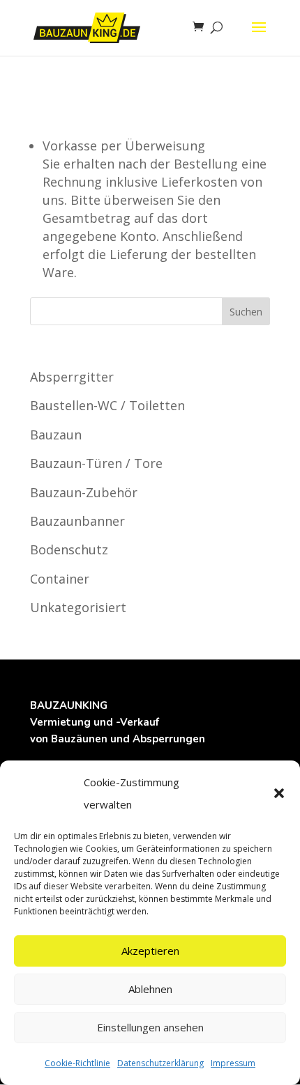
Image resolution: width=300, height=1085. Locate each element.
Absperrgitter (72, 376)
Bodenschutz (69, 549)
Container (59, 578)
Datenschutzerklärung (160, 1063)
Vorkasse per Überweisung (124, 145)
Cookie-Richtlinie (77, 1063)
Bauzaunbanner (77, 521)
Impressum (233, 1063)
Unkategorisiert (78, 607)
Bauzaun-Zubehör (83, 492)
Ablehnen (150, 989)
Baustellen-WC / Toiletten (107, 405)
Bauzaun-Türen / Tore (96, 463)
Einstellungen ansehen (150, 1027)
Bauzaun (56, 434)
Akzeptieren (150, 951)
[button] (279, 793)
